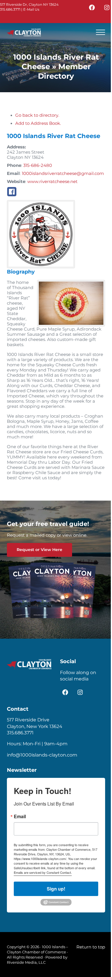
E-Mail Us (31, 9)
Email (20, 816)
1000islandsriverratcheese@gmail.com (63, 173)
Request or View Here (39, 549)
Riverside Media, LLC (26, 962)
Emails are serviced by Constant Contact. (43, 872)
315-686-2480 (37, 165)
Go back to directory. (37, 115)
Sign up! (56, 888)
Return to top (90, 947)
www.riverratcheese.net (52, 181)
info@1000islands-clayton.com (42, 755)
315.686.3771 (10, 9)
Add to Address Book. (38, 123)
